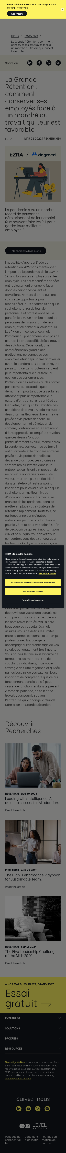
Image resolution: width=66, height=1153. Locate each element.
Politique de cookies (47, 573)
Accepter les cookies (33, 591)
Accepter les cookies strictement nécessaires (33, 582)
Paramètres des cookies (33, 599)
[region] (33, 576)
